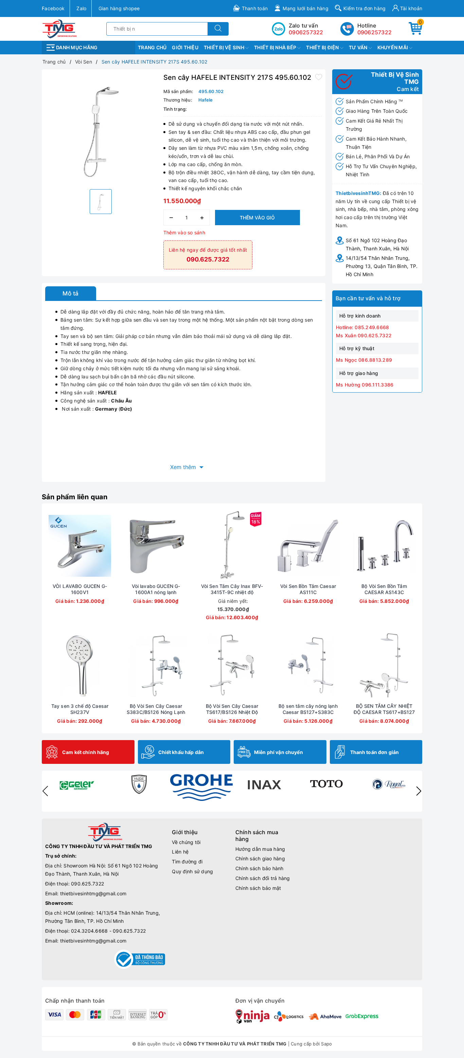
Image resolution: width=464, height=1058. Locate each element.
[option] (101, 128)
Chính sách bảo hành (259, 868)
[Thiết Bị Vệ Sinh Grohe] (201, 787)
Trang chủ (152, 47)
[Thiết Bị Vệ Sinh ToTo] (326, 784)
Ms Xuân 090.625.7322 (364, 335)
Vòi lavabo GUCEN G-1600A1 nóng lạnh (156, 589)
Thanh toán (255, 8)
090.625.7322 (87, 883)
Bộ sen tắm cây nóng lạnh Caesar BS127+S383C (308, 709)
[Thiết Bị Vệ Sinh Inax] (264, 784)
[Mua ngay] (48, 546)
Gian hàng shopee (119, 8)
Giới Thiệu (185, 47)
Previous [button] (45, 791)
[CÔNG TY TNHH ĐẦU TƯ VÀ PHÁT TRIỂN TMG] (59, 28)
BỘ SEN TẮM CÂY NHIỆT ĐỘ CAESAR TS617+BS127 (384, 709)
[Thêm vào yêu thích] (318, 77)
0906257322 (374, 32)
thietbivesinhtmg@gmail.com (93, 893)
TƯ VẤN (359, 47)
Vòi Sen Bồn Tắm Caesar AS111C (308, 589)
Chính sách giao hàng (260, 858)
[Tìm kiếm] (218, 29)
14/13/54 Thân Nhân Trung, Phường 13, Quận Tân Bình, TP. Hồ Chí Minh (381, 266)
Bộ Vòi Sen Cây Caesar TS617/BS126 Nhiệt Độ (232, 709)
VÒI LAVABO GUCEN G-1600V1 (80, 589)
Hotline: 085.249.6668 (362, 327)
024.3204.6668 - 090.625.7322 (108, 931)
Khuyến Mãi (393, 47)
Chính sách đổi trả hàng (262, 878)
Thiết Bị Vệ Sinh (224, 47)
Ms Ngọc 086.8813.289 (364, 360)
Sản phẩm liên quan (75, 497)
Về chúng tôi (186, 842)
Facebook (53, 8)
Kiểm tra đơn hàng (364, 8)
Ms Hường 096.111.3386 (364, 385)
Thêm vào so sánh (184, 232)
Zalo (81, 8)
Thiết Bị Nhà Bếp (275, 47)
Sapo (326, 1043)
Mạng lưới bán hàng (305, 8)
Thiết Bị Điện (323, 47)
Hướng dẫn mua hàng (260, 849)
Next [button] (419, 791)
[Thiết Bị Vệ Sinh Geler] (76, 784)
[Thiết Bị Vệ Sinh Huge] (139, 784)
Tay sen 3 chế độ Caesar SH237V (79, 709)
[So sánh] (112, 546)
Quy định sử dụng (192, 871)
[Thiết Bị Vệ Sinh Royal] (389, 784)
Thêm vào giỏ (257, 217)
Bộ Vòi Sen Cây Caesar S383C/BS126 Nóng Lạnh (156, 709)
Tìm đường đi (187, 861)
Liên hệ (180, 852)
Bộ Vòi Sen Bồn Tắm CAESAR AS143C (384, 589)
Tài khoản (411, 8)
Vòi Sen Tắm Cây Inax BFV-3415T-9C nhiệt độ (232, 589)
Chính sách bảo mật (258, 888)
